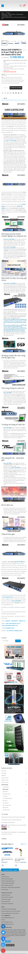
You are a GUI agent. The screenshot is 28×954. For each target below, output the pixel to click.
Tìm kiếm (18, 640)
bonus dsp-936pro (6, 77)
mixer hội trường (4, 78)
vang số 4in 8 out (21, 80)
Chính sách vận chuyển (6, 900)
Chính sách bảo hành (5, 902)
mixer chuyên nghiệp (17, 77)
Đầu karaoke (5, 791)
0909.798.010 (14, 621)
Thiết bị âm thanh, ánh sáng (7, 886)
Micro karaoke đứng (7, 805)
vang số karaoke (20, 81)
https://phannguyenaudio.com (7, 925)
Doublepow (3, 775)
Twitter (5, 93)
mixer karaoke (10, 78)
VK (19, 93)
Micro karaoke (5, 803)
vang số (15, 80)
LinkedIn (8, 93)
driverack (11, 77)
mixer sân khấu (15, 78)
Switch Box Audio (6, 809)
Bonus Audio (14, 74)
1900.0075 (7, 621)
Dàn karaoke (3, 773)
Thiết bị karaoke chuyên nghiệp (7, 884)
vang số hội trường (13, 81)
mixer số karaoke (11, 80)
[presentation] (3, 32)
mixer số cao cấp (4, 80)
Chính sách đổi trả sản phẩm (7, 898)
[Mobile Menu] (2, 6)
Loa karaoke (5, 796)
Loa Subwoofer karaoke (7, 798)
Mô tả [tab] (5, 98)
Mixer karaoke (21, 74)
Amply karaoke (6, 787)
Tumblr (21, 93)
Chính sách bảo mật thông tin (7, 904)
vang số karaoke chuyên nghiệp (7, 83)
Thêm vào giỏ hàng (17, 87)
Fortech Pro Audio (4, 777)
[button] (21, 844)
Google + (10, 93)
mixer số (20, 78)
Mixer (18, 74)
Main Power (5, 800)
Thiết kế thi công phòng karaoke (7, 882)
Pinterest (13, 93)
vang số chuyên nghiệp (5, 81)
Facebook (2, 93)
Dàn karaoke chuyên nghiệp (7, 880)
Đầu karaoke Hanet (6, 793)
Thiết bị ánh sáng (4, 782)
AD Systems (3, 770)
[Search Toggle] (21, 6)
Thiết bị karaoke (4, 75)
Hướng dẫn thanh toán (5, 896)
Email (16, 93)
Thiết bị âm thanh (9, 74)
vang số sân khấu (16, 83)
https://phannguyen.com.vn (6, 923)
